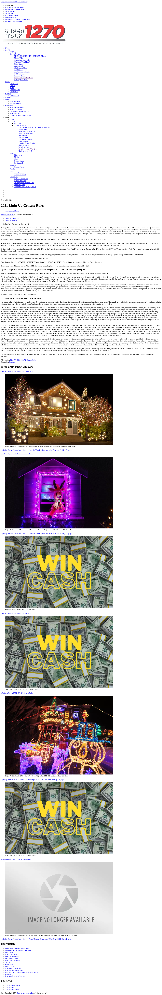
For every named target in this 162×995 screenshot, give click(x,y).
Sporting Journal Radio (22, 72)
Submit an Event (15, 103)
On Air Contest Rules (28, 360)
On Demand (14, 92)
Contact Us (9, 105)
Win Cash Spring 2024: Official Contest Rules (17, 693)
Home (7, 48)
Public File (9, 952)
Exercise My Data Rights (14, 970)
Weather (8, 98)
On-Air (7, 50)
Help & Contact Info (17, 107)
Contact (8, 974)
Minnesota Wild (10, 17)
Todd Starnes (18, 70)
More (7, 100)
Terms (7, 962)
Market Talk (18, 58)
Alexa (12, 88)
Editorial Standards (12, 956)
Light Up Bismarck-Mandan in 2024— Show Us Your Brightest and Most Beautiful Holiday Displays (36, 534)
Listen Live (14, 84)
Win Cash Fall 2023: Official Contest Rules (16, 859)
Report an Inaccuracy (12, 960)
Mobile (12, 86)
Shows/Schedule (15, 54)
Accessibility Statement (13, 968)
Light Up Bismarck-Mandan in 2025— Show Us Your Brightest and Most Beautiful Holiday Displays (36, 450)
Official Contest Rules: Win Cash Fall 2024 (16, 613)
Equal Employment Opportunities (17, 948)
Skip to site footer (21, 2)
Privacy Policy (10, 966)
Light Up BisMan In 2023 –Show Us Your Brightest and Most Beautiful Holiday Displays (32, 780)
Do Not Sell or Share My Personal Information (21, 972)
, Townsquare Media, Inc (24, 993)
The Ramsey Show (20, 68)
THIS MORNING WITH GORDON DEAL (30, 56)
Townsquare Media (7, 215)
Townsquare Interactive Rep (19, 111)
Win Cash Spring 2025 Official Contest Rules (17, 454)
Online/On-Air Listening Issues (21, 115)
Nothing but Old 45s (21, 80)
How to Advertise (16, 109)
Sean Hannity (19, 66)
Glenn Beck (18, 64)
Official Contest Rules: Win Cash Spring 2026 (17, 371)
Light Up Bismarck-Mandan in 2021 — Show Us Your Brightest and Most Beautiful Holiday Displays (36, 939)
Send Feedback (15, 113)
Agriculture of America (22, 60)
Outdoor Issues (19, 74)
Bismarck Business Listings (14, 976)
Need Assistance (11, 954)
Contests (8, 94)
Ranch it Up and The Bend (23, 78)
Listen (7, 82)
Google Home (15, 90)
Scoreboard (9, 13)
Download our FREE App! (14, 9)
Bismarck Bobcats (11, 15)
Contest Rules (14, 96)
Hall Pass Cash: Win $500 (14, 7)
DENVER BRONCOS (13, 21)
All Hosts (13, 52)
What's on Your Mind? (22, 62)
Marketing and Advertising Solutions (18, 950)
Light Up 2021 (15, 360)
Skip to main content (8, 2)
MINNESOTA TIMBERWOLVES (17, 19)
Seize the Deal (10, 11)
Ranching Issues (19, 76)
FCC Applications (11, 958)
